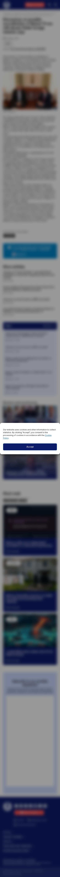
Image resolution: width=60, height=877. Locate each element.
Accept (30, 446)
